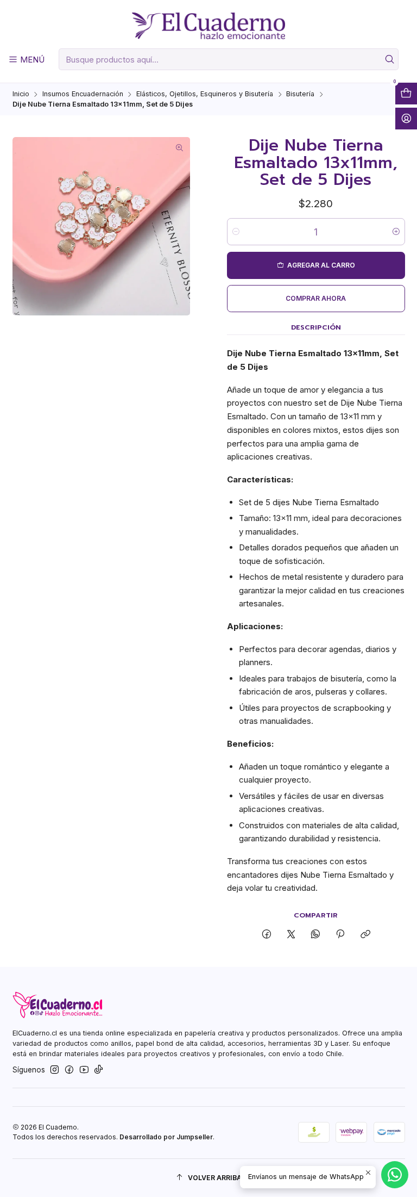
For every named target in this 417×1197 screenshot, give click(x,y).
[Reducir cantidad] (236, 232)
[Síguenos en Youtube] (84, 1070)
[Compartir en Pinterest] (340, 934)
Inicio (20, 94)
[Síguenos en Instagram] (54, 1070)
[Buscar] (389, 59)
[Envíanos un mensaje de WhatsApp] (394, 1174)
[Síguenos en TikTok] (98, 1070)
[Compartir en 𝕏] (290, 934)
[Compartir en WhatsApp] (315, 934)
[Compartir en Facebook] (266, 934)
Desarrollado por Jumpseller (166, 1137)
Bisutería (300, 94)
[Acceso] (406, 118)
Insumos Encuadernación (82, 94)
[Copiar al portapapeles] (365, 934)
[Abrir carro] (406, 93)
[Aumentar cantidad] (396, 232)
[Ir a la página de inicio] (208, 26)
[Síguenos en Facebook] (69, 1070)
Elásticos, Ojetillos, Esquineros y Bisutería (204, 94)
